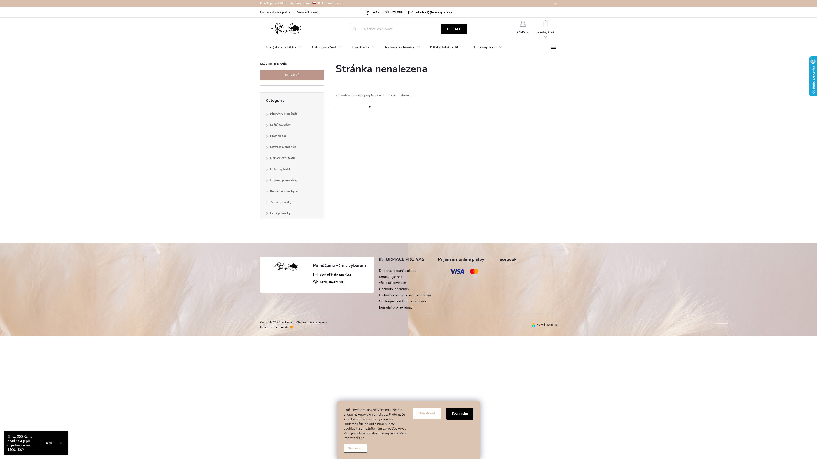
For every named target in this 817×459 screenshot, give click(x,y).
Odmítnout (426, 413)
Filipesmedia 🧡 (283, 327)
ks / (292, 75)
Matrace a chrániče (283, 147)
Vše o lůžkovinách (308, 12)
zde (361, 438)
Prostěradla (278, 136)
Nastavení (355, 448)
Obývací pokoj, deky (284, 180)
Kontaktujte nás (390, 277)
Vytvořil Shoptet (547, 325)
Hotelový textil (280, 169)
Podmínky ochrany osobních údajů (405, 295)
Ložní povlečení (280, 125)
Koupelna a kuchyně (284, 191)
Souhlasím (460, 413)
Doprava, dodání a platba (397, 270)
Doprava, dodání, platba (275, 12)
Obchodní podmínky (394, 289)
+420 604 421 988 (332, 282)
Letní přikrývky (280, 213)
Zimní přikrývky (280, 202)
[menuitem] (283, 47)
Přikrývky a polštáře (283, 114)
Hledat (453, 29)
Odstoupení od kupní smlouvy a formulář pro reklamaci (402, 304)
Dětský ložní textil (282, 158)
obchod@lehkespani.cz (335, 275)
